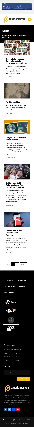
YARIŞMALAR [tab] (21, 280)
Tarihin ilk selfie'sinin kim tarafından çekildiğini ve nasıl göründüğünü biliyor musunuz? (16, 108)
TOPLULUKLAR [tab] (9, 293)
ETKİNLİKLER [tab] (8, 280)
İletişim (17, 360)
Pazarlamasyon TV (9, 349)
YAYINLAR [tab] (22, 287)
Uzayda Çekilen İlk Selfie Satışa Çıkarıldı (16, 139)
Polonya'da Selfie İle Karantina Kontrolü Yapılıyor (14, 233)
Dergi (5, 353)
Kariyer (6, 360)
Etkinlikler (7, 357)
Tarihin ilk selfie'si (13, 102)
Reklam (17, 357)
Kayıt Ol (24, 379)
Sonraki (23, 264)
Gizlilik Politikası (10, 423)
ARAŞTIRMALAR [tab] (9, 287)
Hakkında (18, 349)
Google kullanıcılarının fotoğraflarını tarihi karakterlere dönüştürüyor (16, 61)
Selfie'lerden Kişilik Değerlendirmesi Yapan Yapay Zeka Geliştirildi (15, 185)
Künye (17, 353)
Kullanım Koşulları (23, 423)
